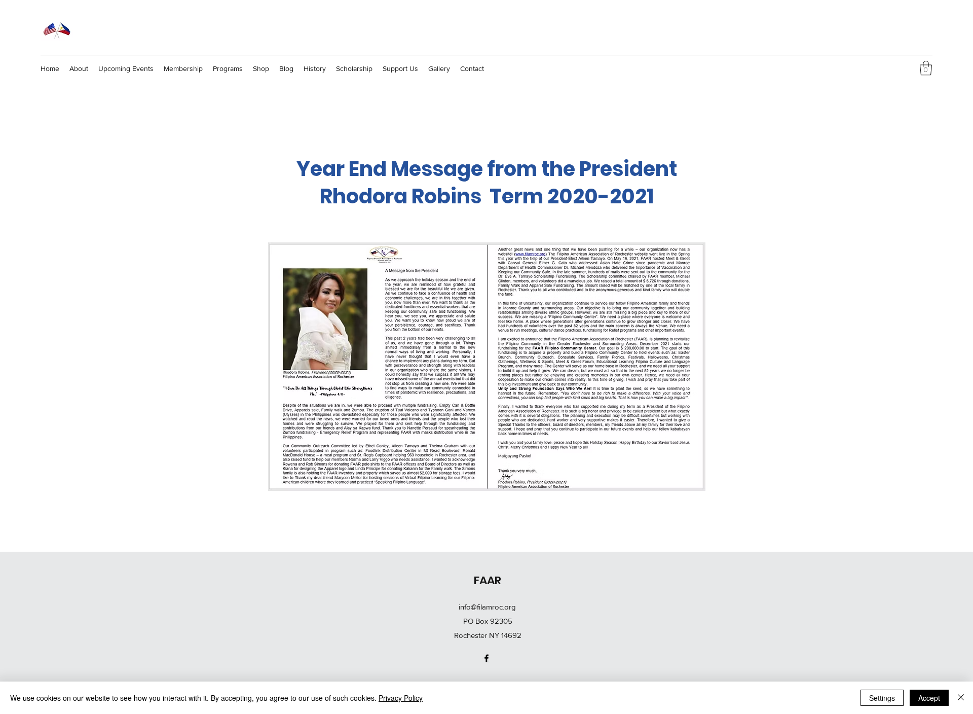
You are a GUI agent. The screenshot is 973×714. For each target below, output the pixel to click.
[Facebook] (486, 658)
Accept (929, 698)
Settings (882, 698)
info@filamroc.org (487, 606)
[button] (926, 68)
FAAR (487, 580)
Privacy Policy (401, 698)
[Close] (961, 698)
